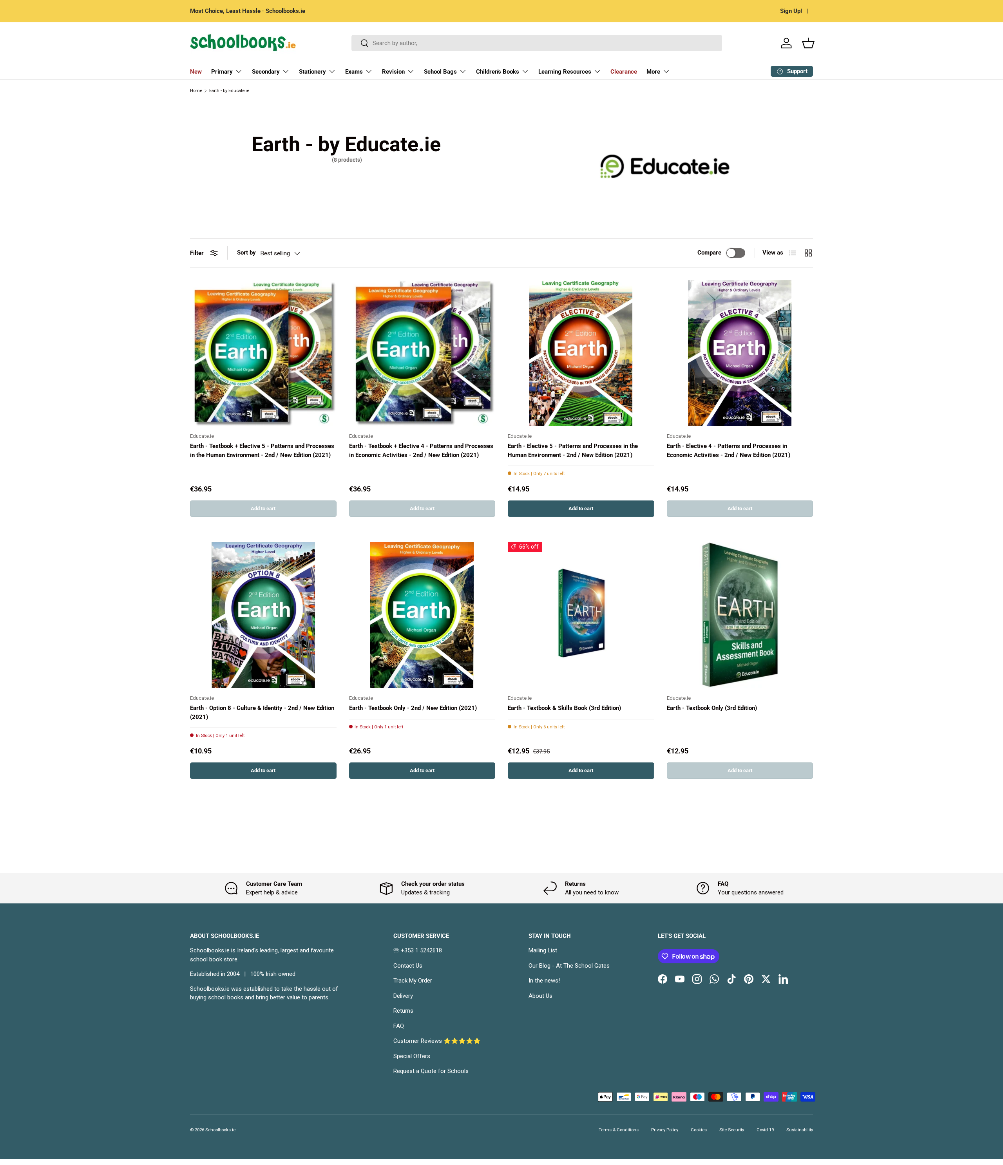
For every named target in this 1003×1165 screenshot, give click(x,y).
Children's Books (497, 71)
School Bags (440, 71)
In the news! (544, 980)
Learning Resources (564, 71)
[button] (808, 43)
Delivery (403, 995)
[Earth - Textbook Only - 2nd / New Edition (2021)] (422, 615)
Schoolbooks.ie (220, 1129)
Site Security (731, 1129)
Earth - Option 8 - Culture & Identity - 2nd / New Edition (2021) (262, 712)
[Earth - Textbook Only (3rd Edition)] (740, 615)
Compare (709, 252)
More (653, 71)
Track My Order (412, 980)
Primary (222, 71)
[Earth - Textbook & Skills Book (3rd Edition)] (581, 615)
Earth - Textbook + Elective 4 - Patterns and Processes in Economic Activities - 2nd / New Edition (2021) (421, 451)
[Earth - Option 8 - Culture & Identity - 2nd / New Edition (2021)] (263, 615)
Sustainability (799, 1129)
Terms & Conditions (619, 1129)
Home (196, 91)
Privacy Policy (664, 1129)
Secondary (266, 71)
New (196, 71)
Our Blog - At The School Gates (569, 965)
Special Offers (411, 1056)
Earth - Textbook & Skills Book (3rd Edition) (564, 708)
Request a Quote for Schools (431, 1071)
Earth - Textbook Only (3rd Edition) (712, 708)
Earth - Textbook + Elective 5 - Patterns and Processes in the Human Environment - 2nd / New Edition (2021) (262, 451)
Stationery (312, 71)
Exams (354, 71)
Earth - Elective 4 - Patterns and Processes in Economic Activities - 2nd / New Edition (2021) (728, 451)
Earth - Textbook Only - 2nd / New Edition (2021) (413, 708)
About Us (540, 995)
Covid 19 (765, 1129)
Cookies (699, 1129)
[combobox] (536, 43)
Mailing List (543, 950)
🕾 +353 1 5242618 (417, 950)
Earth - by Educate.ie (229, 91)
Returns (403, 1010)
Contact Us (407, 965)
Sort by (246, 252)
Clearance (623, 71)
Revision (393, 71)
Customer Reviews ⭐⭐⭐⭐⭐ (437, 1040)
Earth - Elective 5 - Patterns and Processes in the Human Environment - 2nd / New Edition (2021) (573, 451)
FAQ (398, 1026)
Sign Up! (791, 10)
